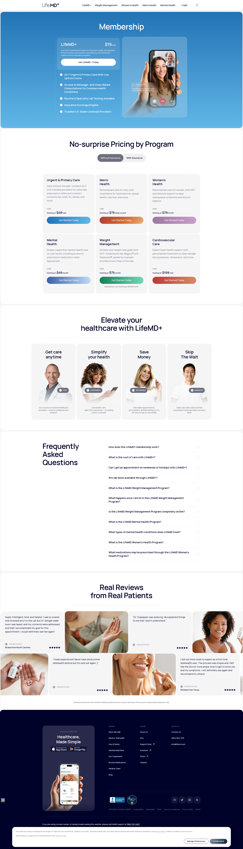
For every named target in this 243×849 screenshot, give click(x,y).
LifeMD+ (86, 5)
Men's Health (149, 5)
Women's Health (130, 5)
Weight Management (106, 5)
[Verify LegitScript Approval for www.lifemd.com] (132, 800)
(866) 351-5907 (133, 824)
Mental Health (167, 5)
